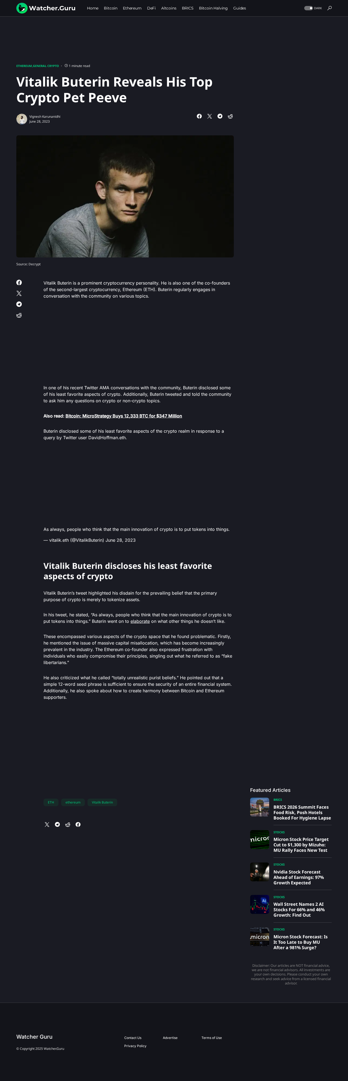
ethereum (73, 802)
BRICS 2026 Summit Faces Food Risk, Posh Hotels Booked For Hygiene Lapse (302, 812)
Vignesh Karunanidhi (44, 116)
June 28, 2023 (120, 540)
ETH (51, 802)
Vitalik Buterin (102, 802)
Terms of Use (211, 1038)
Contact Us (132, 1038)
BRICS (278, 800)
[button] (312, 8)
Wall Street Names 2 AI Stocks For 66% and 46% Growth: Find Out (299, 909)
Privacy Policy (135, 1046)
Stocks (279, 832)
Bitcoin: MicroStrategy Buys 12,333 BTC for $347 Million (124, 416)
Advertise (170, 1038)
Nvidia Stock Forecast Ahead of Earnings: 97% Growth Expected (299, 877)
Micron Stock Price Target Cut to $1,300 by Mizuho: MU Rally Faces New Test (301, 845)
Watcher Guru (34, 1037)
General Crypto (46, 66)
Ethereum (24, 66)
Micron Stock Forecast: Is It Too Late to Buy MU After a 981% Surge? (301, 942)
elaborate (140, 621)
